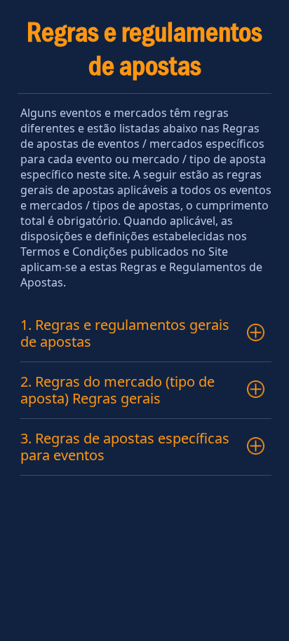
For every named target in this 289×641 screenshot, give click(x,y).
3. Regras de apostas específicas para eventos (124, 447)
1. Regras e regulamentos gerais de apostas (124, 333)
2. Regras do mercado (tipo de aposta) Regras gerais (117, 390)
